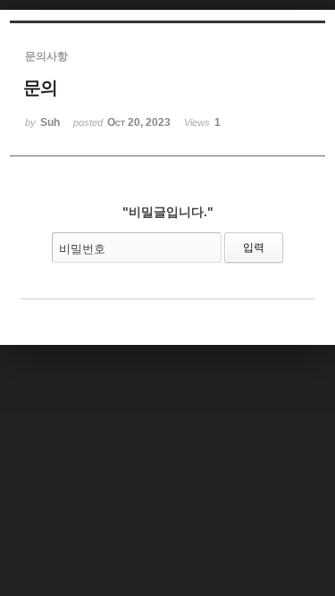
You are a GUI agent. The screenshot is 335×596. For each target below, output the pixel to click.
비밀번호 (82, 249)
